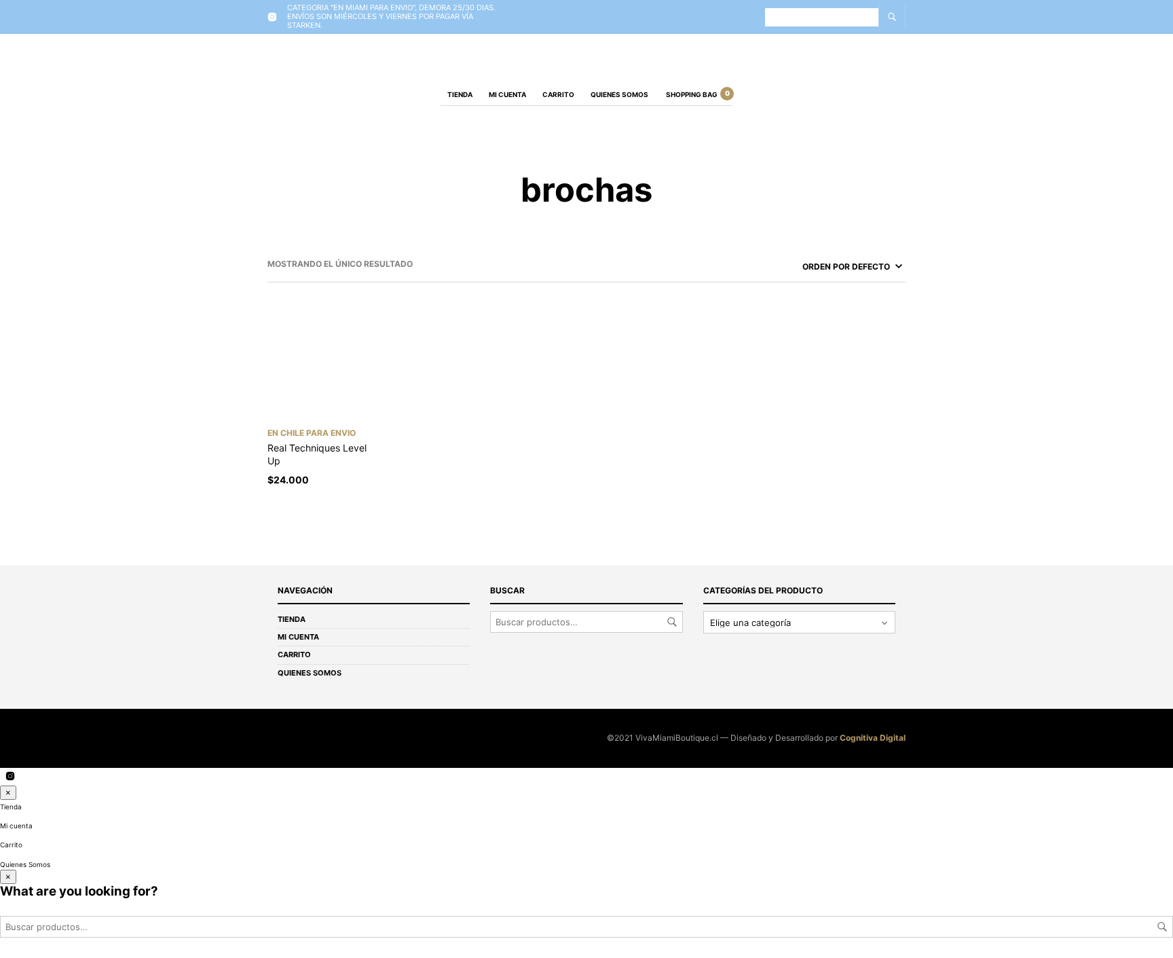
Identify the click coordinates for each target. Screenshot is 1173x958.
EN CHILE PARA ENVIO (311, 433)
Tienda (459, 94)
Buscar (672, 621)
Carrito (558, 94)
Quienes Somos (619, 94)
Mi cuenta (507, 94)
